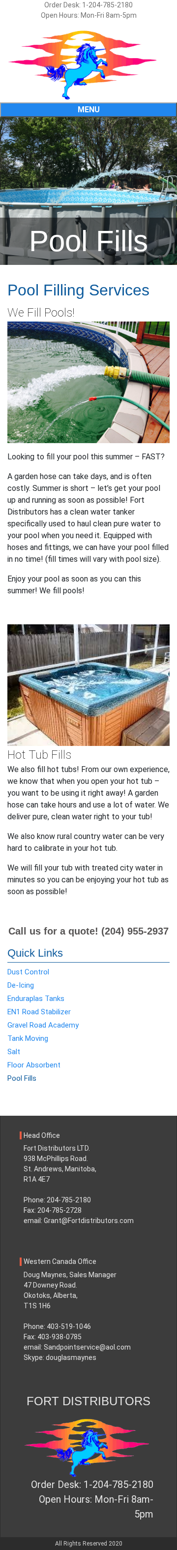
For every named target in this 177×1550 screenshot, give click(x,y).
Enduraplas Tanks (35, 998)
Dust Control (28, 972)
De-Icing (20, 985)
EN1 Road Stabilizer (39, 1011)
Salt (13, 1051)
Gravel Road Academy (43, 1025)
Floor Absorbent (33, 1065)
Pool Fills (21, 1078)
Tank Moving (27, 1038)
